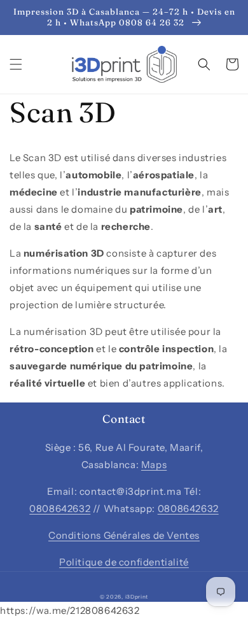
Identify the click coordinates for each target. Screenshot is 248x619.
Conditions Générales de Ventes (124, 535)
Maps (154, 465)
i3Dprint (137, 597)
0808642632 (59, 508)
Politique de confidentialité (124, 562)
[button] (16, 64)
